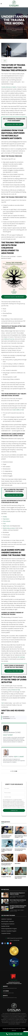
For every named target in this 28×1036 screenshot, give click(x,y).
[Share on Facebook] (12, 771)
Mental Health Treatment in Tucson (15, 28)
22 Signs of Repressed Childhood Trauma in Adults (6, 850)
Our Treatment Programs (8, 915)
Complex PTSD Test (6, 876)
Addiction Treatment (6, 919)
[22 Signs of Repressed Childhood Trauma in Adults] (7, 843)
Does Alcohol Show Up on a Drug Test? (20, 849)
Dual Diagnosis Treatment (7, 923)
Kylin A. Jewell (19, 757)
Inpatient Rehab (5, 926)
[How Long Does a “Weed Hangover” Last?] (21, 830)
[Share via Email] (16, 771)
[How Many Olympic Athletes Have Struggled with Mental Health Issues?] (4, 908)
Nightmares (6, 526)
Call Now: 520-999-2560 (14, 124)
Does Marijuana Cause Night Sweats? (20, 877)
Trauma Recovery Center (6, 29)
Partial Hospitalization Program (9, 928)
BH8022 (5, 986)
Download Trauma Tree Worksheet (14, 297)
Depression (6, 519)
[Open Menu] (1, 3)
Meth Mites (17, 863)
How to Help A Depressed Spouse (18, 900)
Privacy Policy (12, 805)
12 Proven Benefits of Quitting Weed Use (6, 864)
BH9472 (5, 995)
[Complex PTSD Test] (7, 871)
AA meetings (21, 657)
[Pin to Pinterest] (15, 771)
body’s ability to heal (18, 410)
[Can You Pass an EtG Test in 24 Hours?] (7, 830)
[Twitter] (8, 943)
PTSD (4, 523)
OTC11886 (6, 991)
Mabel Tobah (14, 901)
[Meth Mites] (21, 858)
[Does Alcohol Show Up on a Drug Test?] (21, 843)
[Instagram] (5, 943)
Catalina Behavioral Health (8, 87)
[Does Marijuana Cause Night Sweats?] (21, 871)
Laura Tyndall (8, 735)
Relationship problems (9, 528)
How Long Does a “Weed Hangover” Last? (21, 836)
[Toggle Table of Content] (4, 61)
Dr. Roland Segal (14, 896)
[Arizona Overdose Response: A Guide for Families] (4, 895)
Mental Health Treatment (7, 921)
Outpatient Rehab (5, 933)
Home (3, 28)
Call (2, 703)
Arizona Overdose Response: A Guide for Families (17, 893)
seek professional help (13, 690)
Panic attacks (6, 521)
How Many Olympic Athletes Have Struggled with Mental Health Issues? (18, 907)
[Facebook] (2, 943)
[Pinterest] (11, 943)
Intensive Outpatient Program (8, 931)
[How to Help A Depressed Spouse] (4, 901)
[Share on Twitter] (13, 771)
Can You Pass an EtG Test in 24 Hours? (6, 836)
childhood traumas (9, 339)
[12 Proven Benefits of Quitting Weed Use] (7, 858)
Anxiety (5, 516)
